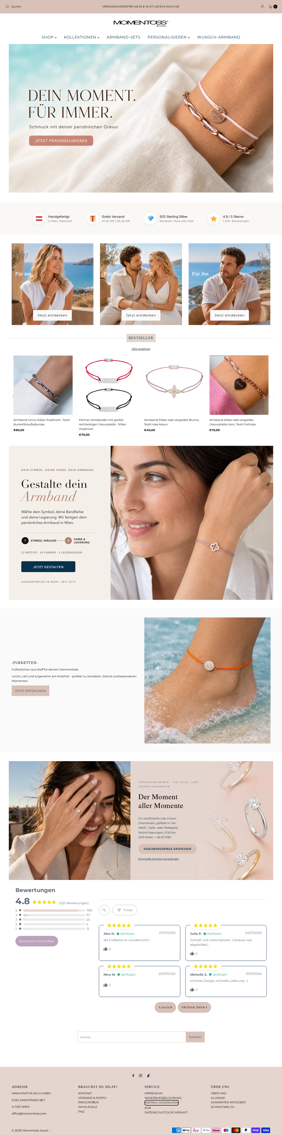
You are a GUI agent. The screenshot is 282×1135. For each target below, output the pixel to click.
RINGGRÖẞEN (88, 1102)
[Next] (269, 396)
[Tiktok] (148, 1075)
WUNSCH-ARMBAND (218, 37)
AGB (148, 1107)
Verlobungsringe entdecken (167, 848)
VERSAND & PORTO (92, 1098)
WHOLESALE (87, 1107)
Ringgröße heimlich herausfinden (158, 858)
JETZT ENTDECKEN (30, 690)
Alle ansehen (141, 349)
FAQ (81, 1111)
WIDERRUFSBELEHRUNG (163, 1098)
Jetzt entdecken (52, 315)
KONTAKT (85, 1093)
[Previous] (13, 396)
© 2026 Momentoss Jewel (30, 1130)
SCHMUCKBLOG (222, 1107)
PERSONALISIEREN (168, 37)
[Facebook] (133, 1075)
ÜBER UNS (218, 1093)
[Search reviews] (104, 910)
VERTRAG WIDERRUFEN (161, 1102)
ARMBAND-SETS (123, 37)
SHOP (48, 37)
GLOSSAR (218, 1098)
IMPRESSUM (153, 1093)
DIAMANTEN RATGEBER (228, 1102)
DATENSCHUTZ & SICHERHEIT (166, 1112)
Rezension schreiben (37, 941)
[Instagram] (140, 1075)
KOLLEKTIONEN (80, 37)
